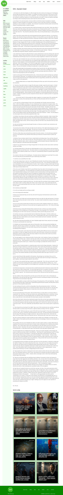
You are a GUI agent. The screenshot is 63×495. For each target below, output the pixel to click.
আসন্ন (40, 1)
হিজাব (4, 94)
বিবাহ (4, 97)
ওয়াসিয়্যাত (5, 83)
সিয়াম (4, 74)
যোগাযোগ (58, 1)
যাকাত (4, 72)
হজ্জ (4, 80)
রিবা (4, 91)
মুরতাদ (4, 103)
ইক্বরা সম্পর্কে (29, 1)
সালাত (4, 69)
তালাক (4, 100)
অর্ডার (54, 1)
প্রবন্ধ (44, 1)
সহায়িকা (48, 1)
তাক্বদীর (4, 88)
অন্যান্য (4, 105)
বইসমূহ (35, 1)
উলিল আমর (5, 77)
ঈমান (4, 66)
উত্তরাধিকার (5, 86)
